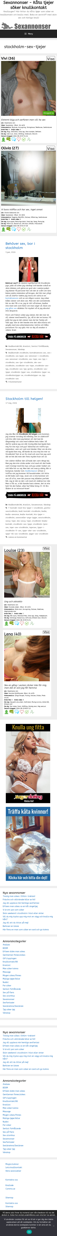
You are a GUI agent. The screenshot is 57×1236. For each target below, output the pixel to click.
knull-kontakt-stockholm (29, 511)
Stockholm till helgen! (24, 399)
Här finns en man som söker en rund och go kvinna (26, 929)
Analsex (6, 945)
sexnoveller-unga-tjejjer (26, 518)
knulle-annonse (12, 514)
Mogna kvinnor (12, 1164)
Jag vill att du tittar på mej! (15, 923)
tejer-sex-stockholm (19, 527)
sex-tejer (33, 359)
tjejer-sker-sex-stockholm (34, 531)
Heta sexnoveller (13, 1171)
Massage (7, 972)
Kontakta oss (12, 1180)
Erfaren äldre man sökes (14, 951)
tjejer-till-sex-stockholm (17, 534)
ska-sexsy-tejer (24, 521)
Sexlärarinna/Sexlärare (13, 1006)
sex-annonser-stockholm (17, 359)
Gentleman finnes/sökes (14, 955)
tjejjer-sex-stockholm (38, 534)
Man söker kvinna (10, 968)
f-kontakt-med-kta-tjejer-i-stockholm (25, 508)
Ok (29, 1232)
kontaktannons (12, 298)
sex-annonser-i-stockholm (37, 356)
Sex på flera (8, 992)
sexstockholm (44, 518)
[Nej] (53, 1226)
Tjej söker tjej (9, 1009)
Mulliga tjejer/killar (11, 979)
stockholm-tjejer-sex (20, 372)
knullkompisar (31, 471)
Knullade (10, 1185)
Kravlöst (26, 346)
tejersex (32, 527)
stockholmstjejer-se (14, 375)
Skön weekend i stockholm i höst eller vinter (23, 913)
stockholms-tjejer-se (40, 372)
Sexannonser (11, 349)
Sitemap (9, 1198)
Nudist (6, 982)
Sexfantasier (8, 1002)
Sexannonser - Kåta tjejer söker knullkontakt (28, 5)
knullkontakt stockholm (18, 353)
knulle (44, 511)
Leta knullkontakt (14, 1167)
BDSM (5, 948)
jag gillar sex (11, 308)
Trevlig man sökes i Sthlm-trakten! (19, 896)
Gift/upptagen (9, 958)
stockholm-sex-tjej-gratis (21, 369)
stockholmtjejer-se (32, 375)
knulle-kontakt (26, 514)
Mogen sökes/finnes (12, 975)
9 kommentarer (15, 382)
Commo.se (10, 1189)
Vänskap (21, 349)
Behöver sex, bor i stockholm (20, 246)
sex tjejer (20, 356)
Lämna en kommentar (17, 537)
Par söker (7, 985)
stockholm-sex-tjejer (22, 524)
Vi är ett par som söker (13, 910)
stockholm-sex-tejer (25, 366)
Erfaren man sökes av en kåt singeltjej (20, 906)
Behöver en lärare (11, 926)
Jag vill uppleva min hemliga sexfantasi (21, 903)
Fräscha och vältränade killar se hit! (19, 899)
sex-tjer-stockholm (24, 362)
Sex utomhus (9, 996)
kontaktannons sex (38, 353)
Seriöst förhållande (40, 346)
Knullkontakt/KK (15, 346)
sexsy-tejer (11, 521)
